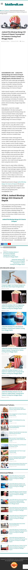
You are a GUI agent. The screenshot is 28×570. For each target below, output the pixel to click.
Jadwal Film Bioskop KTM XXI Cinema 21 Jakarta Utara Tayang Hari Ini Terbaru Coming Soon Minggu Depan (18, 517)
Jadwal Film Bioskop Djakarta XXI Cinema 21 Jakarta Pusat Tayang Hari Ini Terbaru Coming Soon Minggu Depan (18, 539)
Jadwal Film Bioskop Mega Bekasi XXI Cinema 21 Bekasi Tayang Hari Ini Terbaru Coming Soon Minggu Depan (17, 261)
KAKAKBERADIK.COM (12, 559)
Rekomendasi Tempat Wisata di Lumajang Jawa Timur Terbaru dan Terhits (17, 439)
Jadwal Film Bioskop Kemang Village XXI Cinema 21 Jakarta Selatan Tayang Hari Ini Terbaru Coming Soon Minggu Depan (18, 501)
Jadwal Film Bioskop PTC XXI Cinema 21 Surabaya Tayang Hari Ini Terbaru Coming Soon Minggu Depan (13, 328)
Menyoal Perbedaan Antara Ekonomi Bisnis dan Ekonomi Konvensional (18, 464)
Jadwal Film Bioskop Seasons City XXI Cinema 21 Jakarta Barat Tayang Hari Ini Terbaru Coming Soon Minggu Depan (13, 393)
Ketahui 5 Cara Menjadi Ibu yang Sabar (17, 420)
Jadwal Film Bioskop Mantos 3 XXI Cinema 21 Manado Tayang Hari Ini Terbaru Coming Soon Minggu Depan (10, 254)
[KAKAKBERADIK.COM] (14, 4)
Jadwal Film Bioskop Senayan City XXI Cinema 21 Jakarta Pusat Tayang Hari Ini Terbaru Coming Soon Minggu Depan (13, 371)
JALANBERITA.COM (23, 559)
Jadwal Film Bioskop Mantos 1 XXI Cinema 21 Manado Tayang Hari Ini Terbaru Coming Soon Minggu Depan (17, 485)
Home (2, 10)
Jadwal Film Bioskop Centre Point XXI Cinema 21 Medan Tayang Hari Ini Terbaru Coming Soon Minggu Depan (18, 547)
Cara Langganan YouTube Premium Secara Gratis (17, 414)
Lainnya (7, 10)
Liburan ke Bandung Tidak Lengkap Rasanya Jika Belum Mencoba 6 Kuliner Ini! (17, 458)
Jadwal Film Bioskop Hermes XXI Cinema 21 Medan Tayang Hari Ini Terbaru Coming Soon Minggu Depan (17, 478)
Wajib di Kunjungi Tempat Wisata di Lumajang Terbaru (17, 445)
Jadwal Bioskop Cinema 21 (9, 247)
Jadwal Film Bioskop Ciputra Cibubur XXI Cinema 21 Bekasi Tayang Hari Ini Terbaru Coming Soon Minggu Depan (18, 493)
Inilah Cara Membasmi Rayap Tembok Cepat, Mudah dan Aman (17, 408)
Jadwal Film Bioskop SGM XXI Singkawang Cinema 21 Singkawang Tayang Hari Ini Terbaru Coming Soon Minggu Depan (13, 306)
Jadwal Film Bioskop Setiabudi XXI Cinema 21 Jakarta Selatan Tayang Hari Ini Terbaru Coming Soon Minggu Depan (14, 350)
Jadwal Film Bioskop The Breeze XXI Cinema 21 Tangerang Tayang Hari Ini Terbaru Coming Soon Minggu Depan (18, 531)
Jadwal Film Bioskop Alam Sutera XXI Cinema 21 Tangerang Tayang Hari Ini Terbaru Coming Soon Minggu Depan (18, 509)
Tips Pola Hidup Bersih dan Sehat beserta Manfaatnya (17, 426)
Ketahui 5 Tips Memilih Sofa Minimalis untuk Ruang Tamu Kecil (18, 432)
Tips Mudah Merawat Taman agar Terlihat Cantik (17, 451)
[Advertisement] (14, 57)
